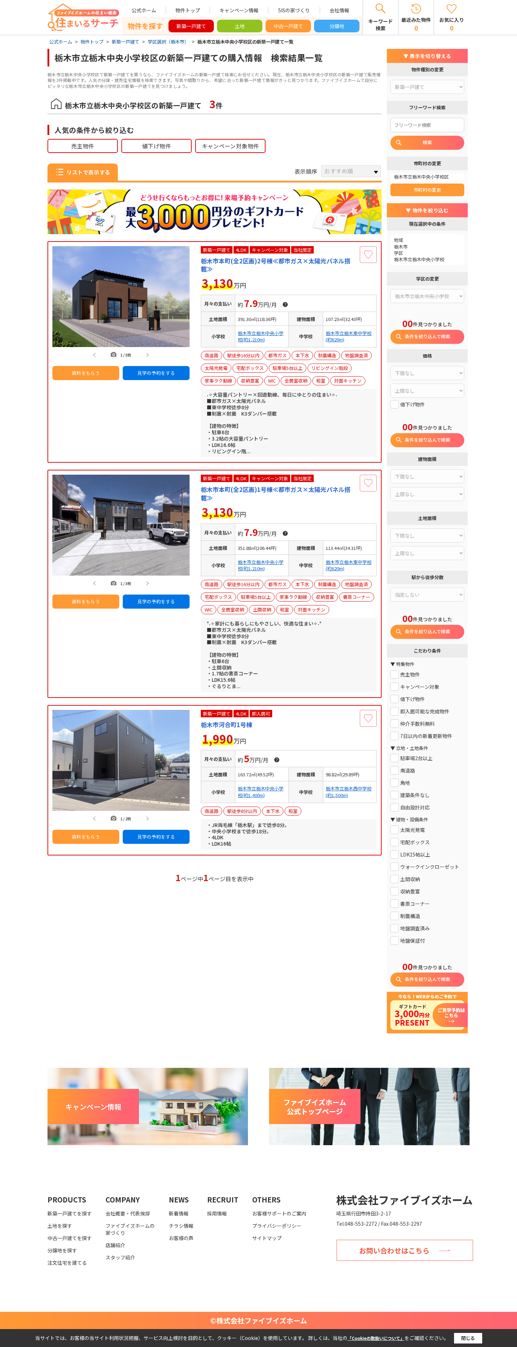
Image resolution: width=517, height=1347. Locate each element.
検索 (427, 142)
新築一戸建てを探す (69, 1213)
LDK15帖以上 (415, 854)
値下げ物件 (156, 146)
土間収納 (410, 879)
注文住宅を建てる (67, 1262)
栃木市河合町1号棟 (226, 724)
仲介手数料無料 (417, 723)
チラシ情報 (181, 1225)
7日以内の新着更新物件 (426, 736)
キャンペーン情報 (238, 10)
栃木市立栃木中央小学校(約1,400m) (260, 791)
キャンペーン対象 (419, 687)
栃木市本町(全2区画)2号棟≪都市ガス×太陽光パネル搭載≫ (275, 265)
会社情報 (339, 10)
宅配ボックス (415, 842)
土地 (240, 26)
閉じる (468, 1338)
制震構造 (410, 916)
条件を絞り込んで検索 (427, 336)
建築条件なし (415, 795)
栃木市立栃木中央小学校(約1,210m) (260, 336)
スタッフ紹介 (120, 1257)
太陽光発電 (412, 830)
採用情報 (217, 1213)
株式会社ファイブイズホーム (404, 1199)
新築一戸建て (191, 26)
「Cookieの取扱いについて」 (375, 1338)
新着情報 (179, 1213)
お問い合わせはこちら (394, 1250)
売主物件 (82, 146)
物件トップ (187, 10)
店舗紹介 (115, 1245)
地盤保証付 (412, 940)
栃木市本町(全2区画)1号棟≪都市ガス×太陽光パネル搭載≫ (275, 493)
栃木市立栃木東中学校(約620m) (348, 336)
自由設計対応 (415, 807)
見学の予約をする (156, 373)
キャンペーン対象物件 (230, 146)
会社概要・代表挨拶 (128, 1213)
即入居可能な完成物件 (424, 711)
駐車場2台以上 (416, 758)
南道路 (407, 770)
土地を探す (59, 1225)
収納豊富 (410, 891)
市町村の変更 (427, 189)
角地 (405, 783)
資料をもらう (86, 373)
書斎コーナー (415, 903)
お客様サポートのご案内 (279, 1213)
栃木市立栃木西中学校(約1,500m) (348, 791)
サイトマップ (267, 1238)
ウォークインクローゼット (429, 867)
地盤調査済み (415, 928)
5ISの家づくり (294, 10)
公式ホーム (144, 10)
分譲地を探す (62, 1250)
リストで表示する (88, 172)
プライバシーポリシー (276, 1225)
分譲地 (337, 26)
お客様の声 (181, 1238)
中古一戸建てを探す (69, 1238)
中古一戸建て (288, 26)
